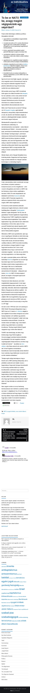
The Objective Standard (8, 674)
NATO (5, 411)
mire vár (8, 273)
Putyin (3, 413)
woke (19, 621)
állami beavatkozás (10, 624)
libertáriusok (23, 599)
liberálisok (4, 602)
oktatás (12, 606)
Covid (14, 578)
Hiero (11, 690)
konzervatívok (22, 596)
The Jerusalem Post (7, 671)
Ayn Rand (19, 574)
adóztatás (4, 566)
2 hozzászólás (24, 17)
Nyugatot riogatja (10, 110)
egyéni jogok (8, 581)
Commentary (5, 643)
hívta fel (9, 259)
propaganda (15, 609)
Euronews (4, 645)
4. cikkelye (19, 311)
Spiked (3, 664)
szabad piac (8, 612)
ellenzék (16, 581)
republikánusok (24, 609)
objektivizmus (6, 606)
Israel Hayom (5, 648)
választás (14, 621)
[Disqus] (15, 465)
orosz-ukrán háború (21, 411)
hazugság (14, 585)
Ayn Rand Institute (6, 635)
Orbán (17, 606)
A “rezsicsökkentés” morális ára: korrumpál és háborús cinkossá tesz (11, 435)
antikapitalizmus (9, 570)
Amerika (10, 566)
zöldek (23, 621)
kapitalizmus (15, 593)
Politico (3, 658)
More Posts (16, 422)
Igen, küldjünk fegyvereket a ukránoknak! (22, 434)
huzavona (17, 196)
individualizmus (11, 589)
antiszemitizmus (9, 574)
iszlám (16, 589)
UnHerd (3, 677)
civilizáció (11, 578)
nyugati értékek (11, 411)
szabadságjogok (10, 617)
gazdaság (6, 585)
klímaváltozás (7, 596)
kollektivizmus (15, 596)
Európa (21, 581)
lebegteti (24, 93)
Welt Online (4, 679)
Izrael (22, 589)
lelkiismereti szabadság (13, 599)
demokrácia (20, 578)
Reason (3, 661)
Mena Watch (5, 653)
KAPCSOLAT (5, 526)
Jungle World (5, 651)
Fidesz (24, 581)
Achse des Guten (6, 632)
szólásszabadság (23, 617)
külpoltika (4, 599)
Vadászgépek (20, 210)
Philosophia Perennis (7, 656)
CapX (3, 640)
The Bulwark (5, 669)
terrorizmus (7, 621)
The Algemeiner (6, 666)
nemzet (8, 602)
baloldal (5, 577)
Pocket (22, 403)
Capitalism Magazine (7, 638)
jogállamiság (5, 593)
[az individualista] (15, 6)
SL (20, 30)
